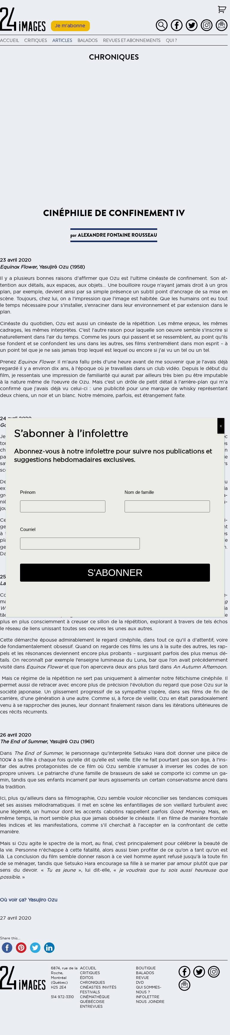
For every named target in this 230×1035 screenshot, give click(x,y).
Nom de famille (139, 492)
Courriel (27, 529)
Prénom (28, 492)
